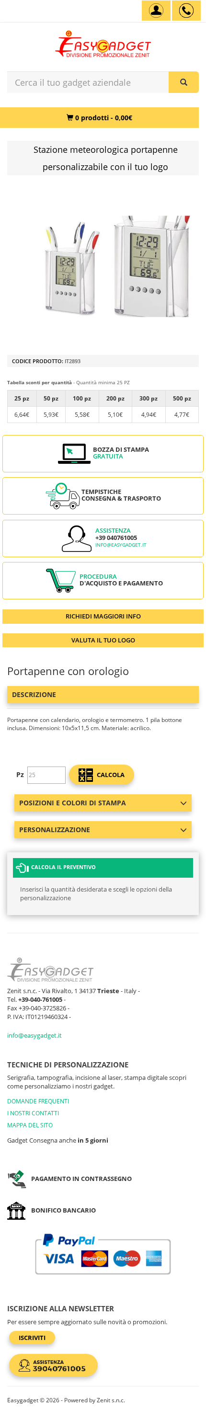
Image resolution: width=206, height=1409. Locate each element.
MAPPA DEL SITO (30, 1125)
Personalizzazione (54, 829)
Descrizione (34, 694)
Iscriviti (32, 1337)
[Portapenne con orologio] (112, 266)
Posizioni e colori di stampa (72, 802)
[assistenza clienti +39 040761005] (186, 10)
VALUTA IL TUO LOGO (103, 640)
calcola (110, 774)
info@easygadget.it (121, 545)
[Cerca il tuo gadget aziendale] (184, 82)
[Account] (156, 10)
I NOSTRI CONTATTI (33, 1113)
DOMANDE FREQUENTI (38, 1101)
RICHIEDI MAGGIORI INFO (103, 616)
